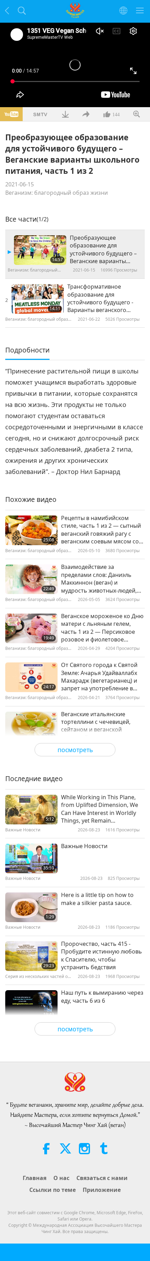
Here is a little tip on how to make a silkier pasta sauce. (97, 898)
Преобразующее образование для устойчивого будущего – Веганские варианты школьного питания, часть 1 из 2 (103, 249)
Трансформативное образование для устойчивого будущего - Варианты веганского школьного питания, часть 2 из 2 (104, 298)
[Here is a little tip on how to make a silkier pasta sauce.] (31, 907)
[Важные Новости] (31, 858)
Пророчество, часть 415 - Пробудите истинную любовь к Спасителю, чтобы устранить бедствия (101, 955)
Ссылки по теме (52, 1190)
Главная (34, 1178)
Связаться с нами (102, 1178)
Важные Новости (84, 846)
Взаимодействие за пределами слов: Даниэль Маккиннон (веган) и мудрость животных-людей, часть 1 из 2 (99, 578)
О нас (61, 1178)
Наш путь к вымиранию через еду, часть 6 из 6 (102, 996)
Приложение (102, 1190)
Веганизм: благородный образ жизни (56, 192)
